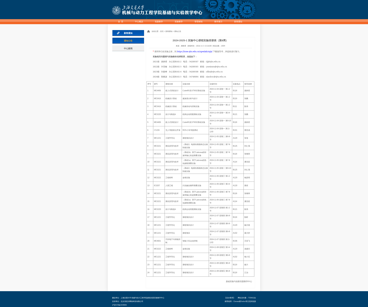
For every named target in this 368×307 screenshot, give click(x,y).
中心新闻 (128, 48)
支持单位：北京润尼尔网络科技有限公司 (127, 301)
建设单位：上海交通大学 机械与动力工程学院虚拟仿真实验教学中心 (138, 298)
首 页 (120, 22)
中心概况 (139, 22)
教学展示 (218, 22)
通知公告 (128, 40)
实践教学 (159, 22)
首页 (162, 31)
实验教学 (179, 22)
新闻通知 (238, 22)
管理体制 (198, 22)
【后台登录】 (230, 298)
